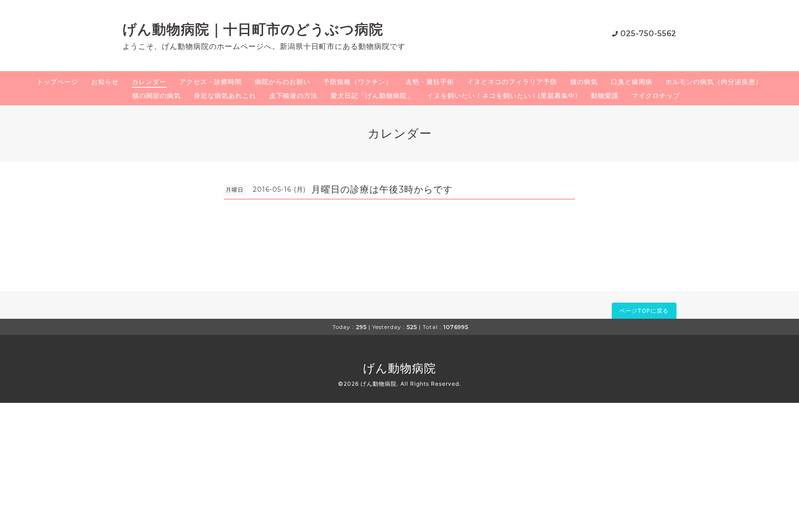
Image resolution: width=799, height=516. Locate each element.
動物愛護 (605, 95)
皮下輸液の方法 (293, 95)
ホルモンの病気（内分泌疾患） (713, 81)
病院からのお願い (282, 81)
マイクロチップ (656, 95)
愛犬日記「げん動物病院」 (372, 95)
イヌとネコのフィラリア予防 (512, 81)
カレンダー (149, 81)
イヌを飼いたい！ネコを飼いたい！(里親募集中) (502, 95)
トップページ (57, 81)
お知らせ (105, 81)
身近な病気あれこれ (225, 95)
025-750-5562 (648, 33)
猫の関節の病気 (156, 95)
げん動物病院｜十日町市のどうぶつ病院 (253, 29)
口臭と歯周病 (631, 81)
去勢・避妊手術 (430, 81)
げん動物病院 (399, 368)
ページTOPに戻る (644, 310)
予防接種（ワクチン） (358, 81)
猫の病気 (584, 81)
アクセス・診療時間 (210, 81)
